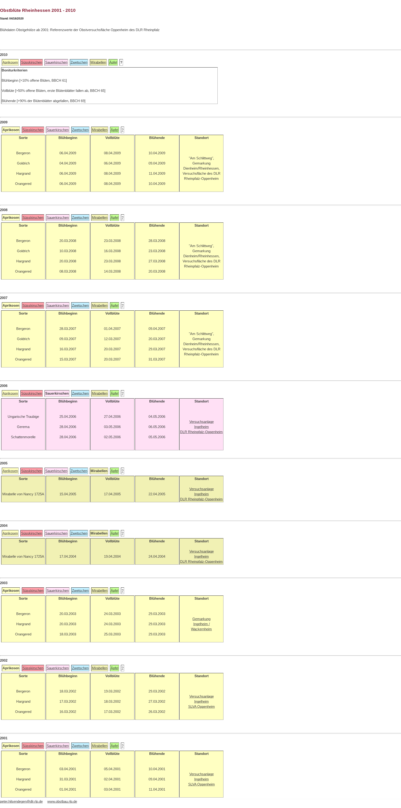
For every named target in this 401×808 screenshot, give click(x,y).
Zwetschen (79, 62)
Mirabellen (98, 62)
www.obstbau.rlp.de (62, 801)
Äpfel (113, 62)
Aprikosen (10, 62)
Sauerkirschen (56, 62)
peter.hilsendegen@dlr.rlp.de (21, 801)
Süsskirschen (31, 62)
